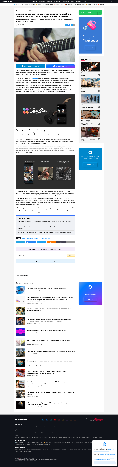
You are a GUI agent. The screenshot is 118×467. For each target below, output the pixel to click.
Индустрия (29, 312)
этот (54, 459)
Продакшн (29, 323)
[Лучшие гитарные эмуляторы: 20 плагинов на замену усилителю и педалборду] (90, 114)
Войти (71, 255)
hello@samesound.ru (98, 418)
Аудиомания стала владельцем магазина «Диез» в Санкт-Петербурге (51, 351)
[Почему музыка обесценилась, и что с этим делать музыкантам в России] (20, 363)
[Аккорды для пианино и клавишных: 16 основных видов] (90, 67)
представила (45, 208)
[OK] (71, 419)
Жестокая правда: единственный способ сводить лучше (46, 330)
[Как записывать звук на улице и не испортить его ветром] (20, 290)
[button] (66, 25)
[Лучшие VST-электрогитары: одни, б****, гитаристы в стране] (90, 132)
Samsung (29, 238)
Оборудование (30, 303)
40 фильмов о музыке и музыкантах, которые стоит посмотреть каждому (89, 106)
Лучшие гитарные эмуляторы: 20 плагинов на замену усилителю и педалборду (88, 122)
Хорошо (104, 462)
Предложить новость (86, 12)
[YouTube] (55, 419)
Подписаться (90, 164)
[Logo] (7, 1)
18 (38, 365)
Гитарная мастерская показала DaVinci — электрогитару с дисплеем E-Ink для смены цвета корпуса (44, 232)
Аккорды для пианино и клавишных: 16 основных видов (88, 74)
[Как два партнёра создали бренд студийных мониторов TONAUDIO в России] (20, 394)
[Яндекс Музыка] (63, 419)
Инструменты (19, 10)
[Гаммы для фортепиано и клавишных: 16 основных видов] (90, 82)
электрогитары (46, 238)
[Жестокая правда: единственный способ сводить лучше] (20, 332)
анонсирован (34, 78)
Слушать (90, 47)
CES (24, 238)
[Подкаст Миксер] (67, 419)
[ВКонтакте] (47, 419)
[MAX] (51, 419)
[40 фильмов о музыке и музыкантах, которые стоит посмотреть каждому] (90, 98)
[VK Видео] (59, 419)
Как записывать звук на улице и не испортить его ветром (46, 289)
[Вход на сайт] (112, 1)
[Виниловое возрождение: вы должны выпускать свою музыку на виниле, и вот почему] (20, 311)
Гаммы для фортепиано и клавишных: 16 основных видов (88, 90)
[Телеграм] (43, 419)
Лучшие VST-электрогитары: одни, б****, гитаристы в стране (89, 139)
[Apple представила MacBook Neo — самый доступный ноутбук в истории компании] (20, 342)
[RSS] (75, 419)
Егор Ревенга (25, 10)
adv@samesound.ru (99, 420)
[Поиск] (114, 1)
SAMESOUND (25, 458)
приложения (36, 238)
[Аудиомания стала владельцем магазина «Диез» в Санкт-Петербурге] (20, 352)
